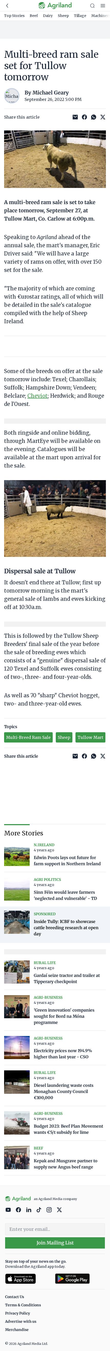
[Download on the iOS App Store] (28, 1278)
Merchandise (17, 1329)
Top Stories (14, 15)
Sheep (63, 15)
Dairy (48, 15)
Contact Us (14, 1297)
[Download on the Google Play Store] (80, 1278)
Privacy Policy (17, 1313)
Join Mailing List (55, 1243)
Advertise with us (20, 1321)
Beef (34, 15)
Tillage (80, 15)
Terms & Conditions (23, 1305)
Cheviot (37, 396)
